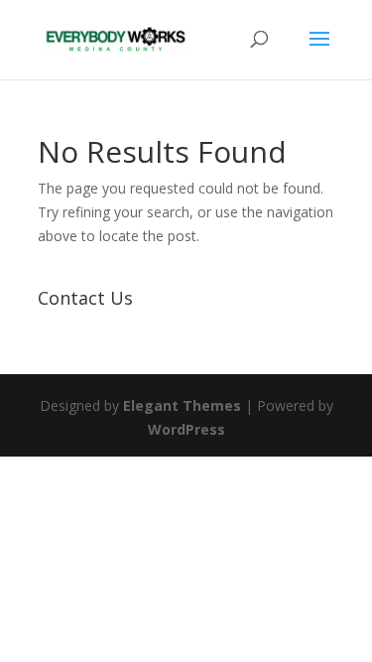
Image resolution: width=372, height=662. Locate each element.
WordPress (186, 429)
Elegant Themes (182, 405)
